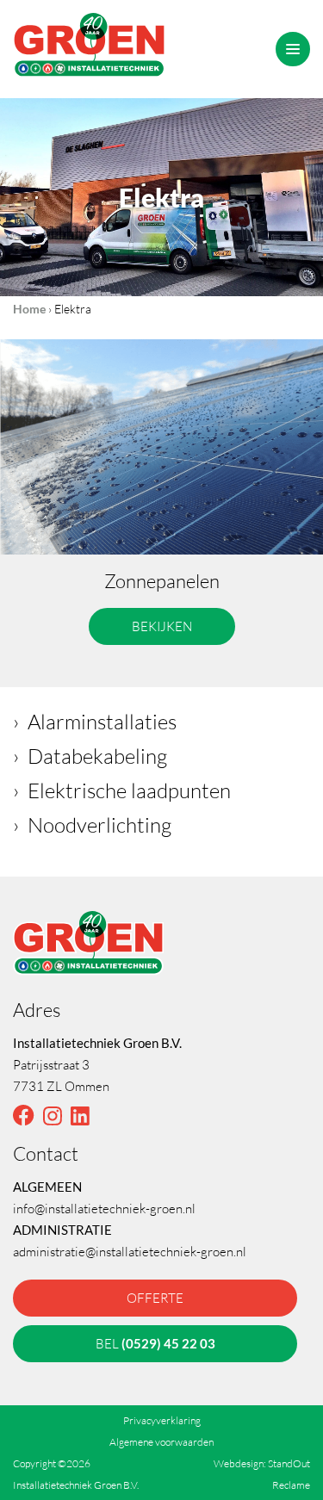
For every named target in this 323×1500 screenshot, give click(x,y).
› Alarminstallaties (95, 721)
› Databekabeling (90, 755)
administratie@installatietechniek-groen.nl (129, 1251)
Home (29, 308)
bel (155, 1343)
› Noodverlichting (92, 824)
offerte (155, 1297)
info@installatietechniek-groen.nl (104, 1208)
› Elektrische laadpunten (122, 790)
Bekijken (162, 626)
